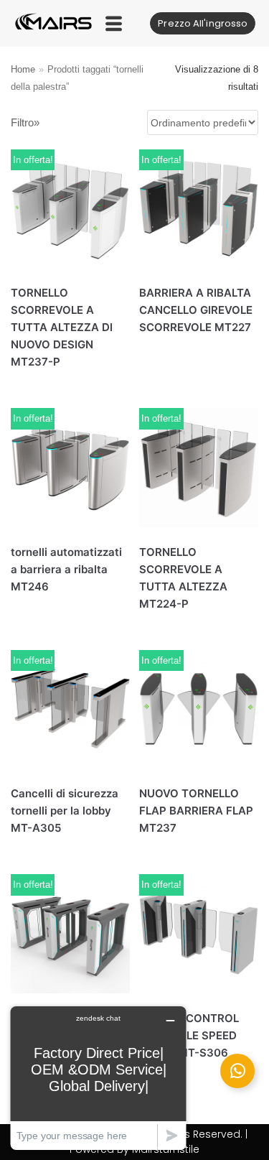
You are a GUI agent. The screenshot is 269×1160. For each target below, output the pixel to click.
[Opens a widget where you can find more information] (98, 1078)
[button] (113, 23)
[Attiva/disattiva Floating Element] (237, 1071)
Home (23, 69)
